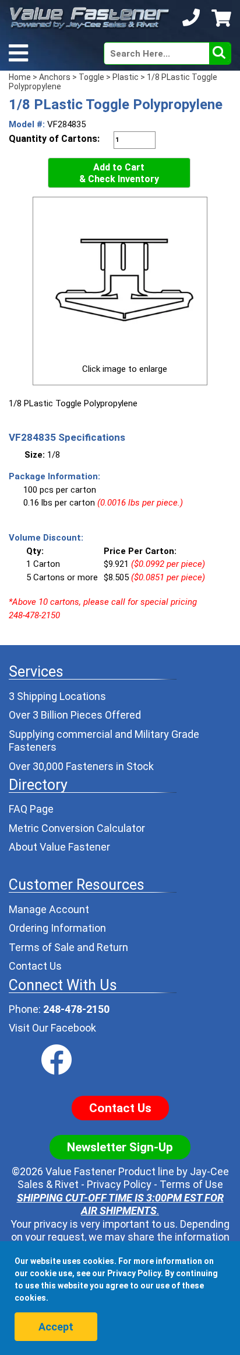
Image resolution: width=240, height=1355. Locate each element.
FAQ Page (31, 809)
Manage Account (49, 909)
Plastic (125, 77)
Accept (55, 1327)
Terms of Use (191, 1184)
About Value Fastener (59, 847)
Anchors (54, 77)
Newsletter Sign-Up (120, 1147)
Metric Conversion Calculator (77, 828)
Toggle (91, 77)
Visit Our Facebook (52, 1028)
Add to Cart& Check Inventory (119, 173)
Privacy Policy (119, 1184)
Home (20, 77)
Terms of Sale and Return (68, 947)
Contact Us (35, 966)
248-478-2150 (76, 1009)
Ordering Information (57, 928)
